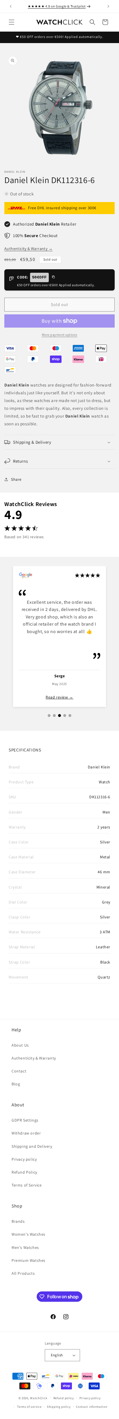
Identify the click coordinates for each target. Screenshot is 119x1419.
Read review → (59, 697)
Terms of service (29, 1407)
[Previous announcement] (10, 6)
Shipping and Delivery (32, 1146)
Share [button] (16, 479)
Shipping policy (59, 1407)
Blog (16, 1084)
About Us (20, 1045)
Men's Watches (25, 1247)
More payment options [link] (59, 334)
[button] (11, 22)
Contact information (91, 1407)
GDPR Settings (25, 1120)
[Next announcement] (108, 6)
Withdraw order (26, 1133)
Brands (18, 1221)
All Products (23, 1273)
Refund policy (63, 1398)
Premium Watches (28, 1260)
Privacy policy (24, 1159)
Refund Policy (24, 1172)
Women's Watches (28, 1234)
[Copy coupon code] (53, 277)
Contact (19, 1071)
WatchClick (38, 1398)
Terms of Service (27, 1185)
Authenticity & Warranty (28, 248)
